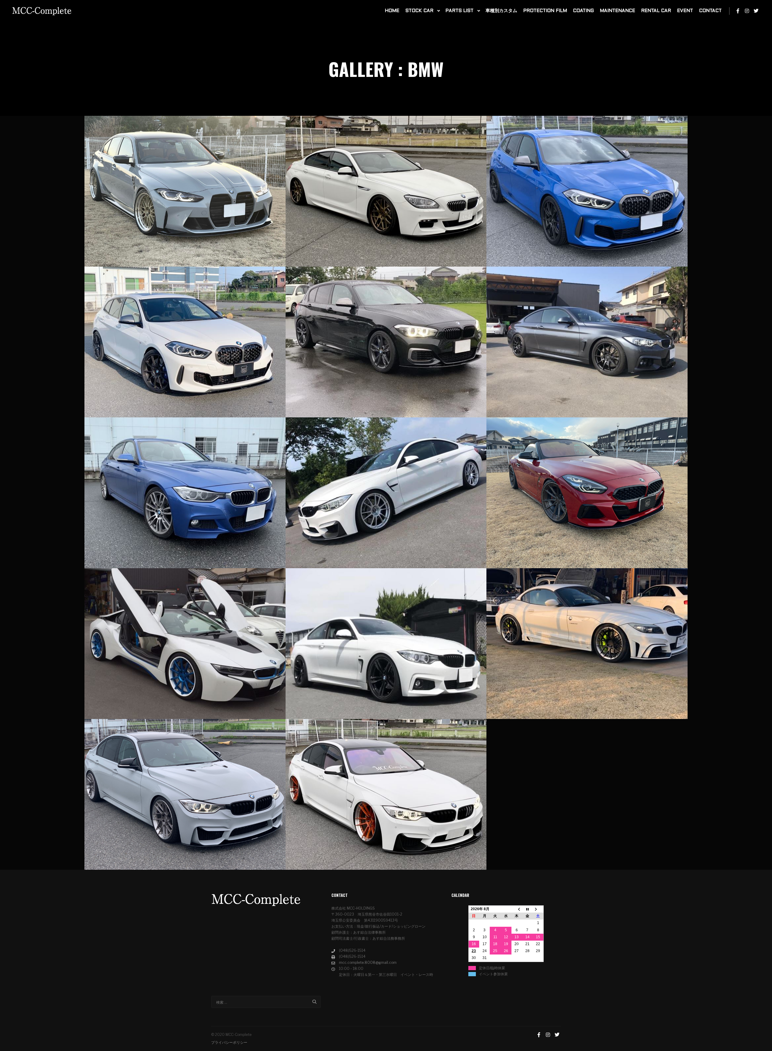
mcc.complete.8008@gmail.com (368, 962)
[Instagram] (747, 11)
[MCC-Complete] (42, 11)
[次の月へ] (538, 909)
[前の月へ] (516, 909)
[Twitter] (756, 11)
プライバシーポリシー (229, 1042)
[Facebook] (738, 11)
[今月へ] (527, 909)
